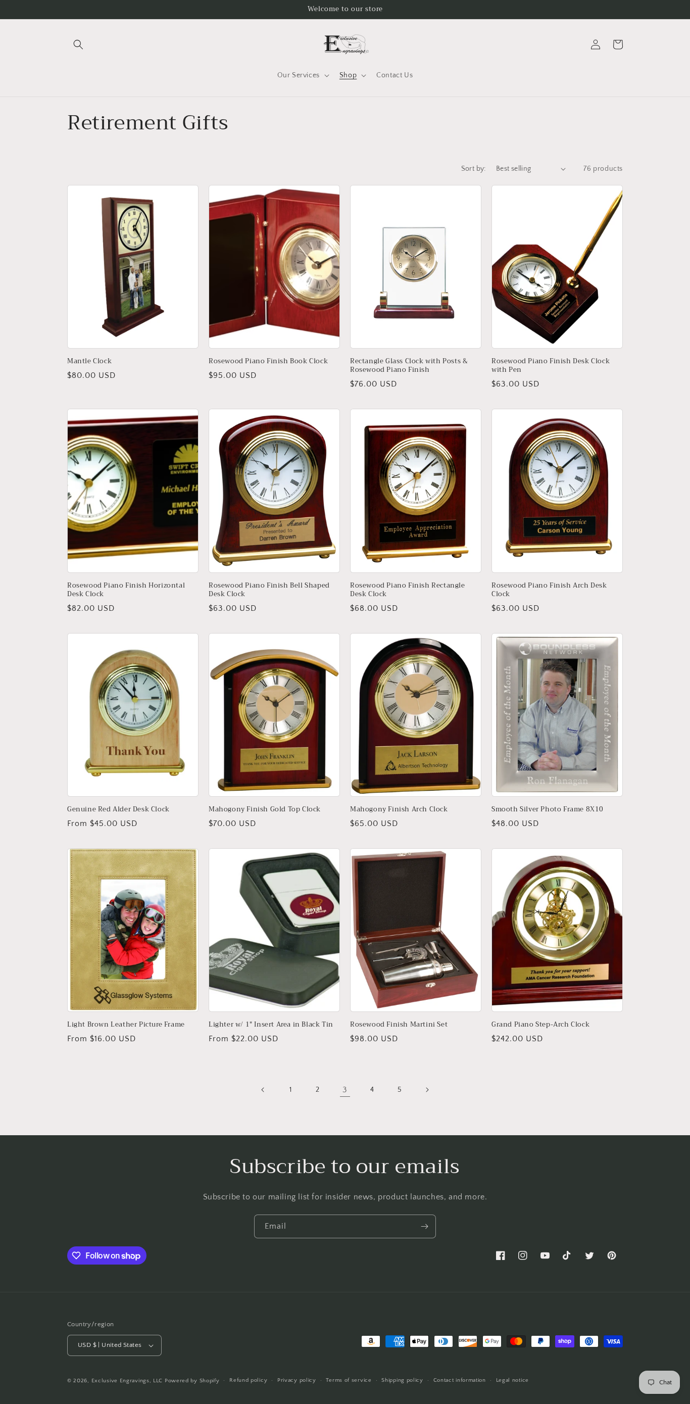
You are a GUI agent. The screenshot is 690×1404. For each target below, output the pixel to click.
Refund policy (248, 1380)
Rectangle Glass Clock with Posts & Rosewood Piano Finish (409, 365)
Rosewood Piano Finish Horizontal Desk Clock (126, 590)
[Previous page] (263, 1090)
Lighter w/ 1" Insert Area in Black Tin (271, 1025)
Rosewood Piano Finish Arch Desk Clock (549, 590)
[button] (78, 44)
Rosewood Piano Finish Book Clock (268, 361)
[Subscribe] (424, 1226)
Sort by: (473, 169)
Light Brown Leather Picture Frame (126, 1025)
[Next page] (427, 1090)
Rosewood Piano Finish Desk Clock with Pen (550, 365)
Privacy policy (296, 1380)
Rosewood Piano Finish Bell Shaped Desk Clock (269, 590)
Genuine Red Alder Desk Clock (118, 809)
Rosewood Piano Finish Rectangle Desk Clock (407, 590)
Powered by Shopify (192, 1381)
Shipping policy (402, 1380)
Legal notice (512, 1380)
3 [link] (345, 1089)
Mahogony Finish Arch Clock (399, 809)
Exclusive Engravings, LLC (127, 1381)
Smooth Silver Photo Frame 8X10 (547, 809)
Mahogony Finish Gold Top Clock (265, 809)
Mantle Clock (89, 361)
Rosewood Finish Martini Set (399, 1025)
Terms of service (348, 1380)
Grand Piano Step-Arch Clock (540, 1025)
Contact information (459, 1380)
